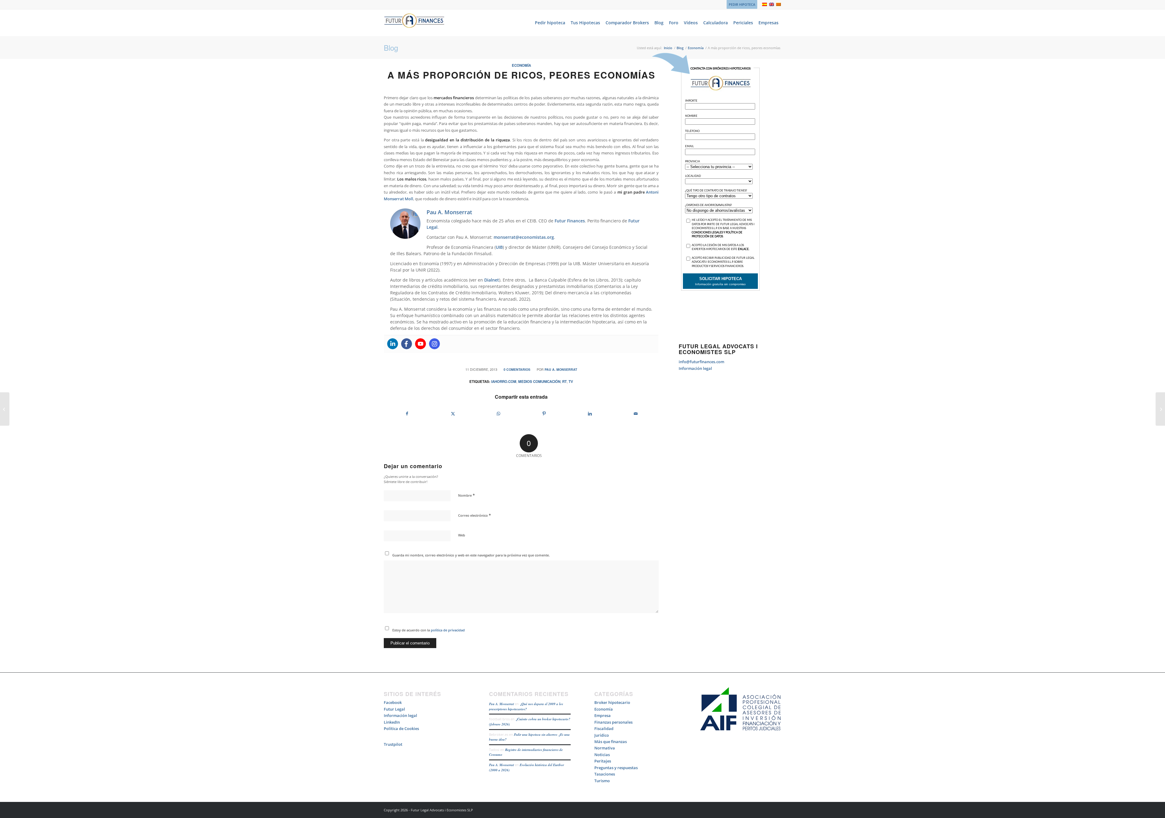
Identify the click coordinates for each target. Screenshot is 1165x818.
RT (564, 381)
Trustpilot (393, 744)
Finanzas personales (613, 722)
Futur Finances (570, 221)
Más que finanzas (610, 741)
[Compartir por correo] (636, 413)
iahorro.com (503, 381)
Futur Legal (394, 709)
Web (461, 535)
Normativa (604, 748)
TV (571, 381)
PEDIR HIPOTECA (742, 4)
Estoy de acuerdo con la (428, 630)
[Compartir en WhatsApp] (498, 413)
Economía (521, 65)
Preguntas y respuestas (616, 767)
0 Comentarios (517, 369)
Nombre (466, 495)
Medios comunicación (539, 381)
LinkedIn (392, 722)
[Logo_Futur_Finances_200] (414, 22)
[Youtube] (420, 343)
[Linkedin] (392, 343)
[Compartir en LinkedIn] (590, 413)
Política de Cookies (401, 728)
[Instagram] (434, 343)
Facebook (393, 702)
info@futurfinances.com (701, 361)
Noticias (602, 754)
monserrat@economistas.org (524, 237)
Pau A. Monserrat (561, 369)
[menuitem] (740, 4)
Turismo (602, 780)
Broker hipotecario (612, 702)
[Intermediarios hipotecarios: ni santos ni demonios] (4, 409)
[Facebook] (406, 343)
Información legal (695, 368)
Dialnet (491, 280)
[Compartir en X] (453, 413)
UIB (499, 247)
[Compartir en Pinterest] (544, 413)
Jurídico (601, 735)
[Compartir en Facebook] (407, 413)
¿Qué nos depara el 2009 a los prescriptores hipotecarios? (526, 706)
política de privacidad (447, 630)
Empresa (602, 715)
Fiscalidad (603, 728)
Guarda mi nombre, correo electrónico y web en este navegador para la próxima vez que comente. (471, 555)
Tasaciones (604, 774)
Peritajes (602, 761)
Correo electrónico (474, 515)
